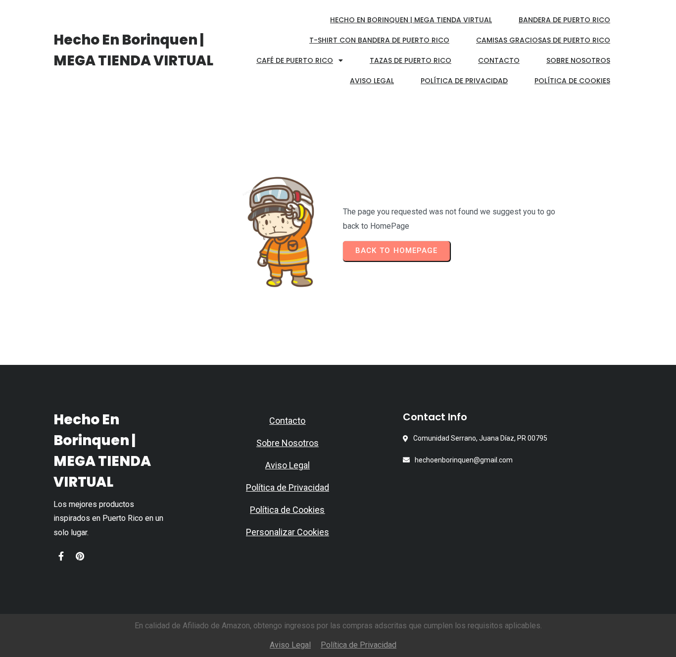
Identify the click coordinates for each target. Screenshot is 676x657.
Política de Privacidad (287, 487)
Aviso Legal (287, 465)
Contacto (287, 420)
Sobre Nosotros (287, 443)
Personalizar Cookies (287, 532)
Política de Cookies (287, 510)
